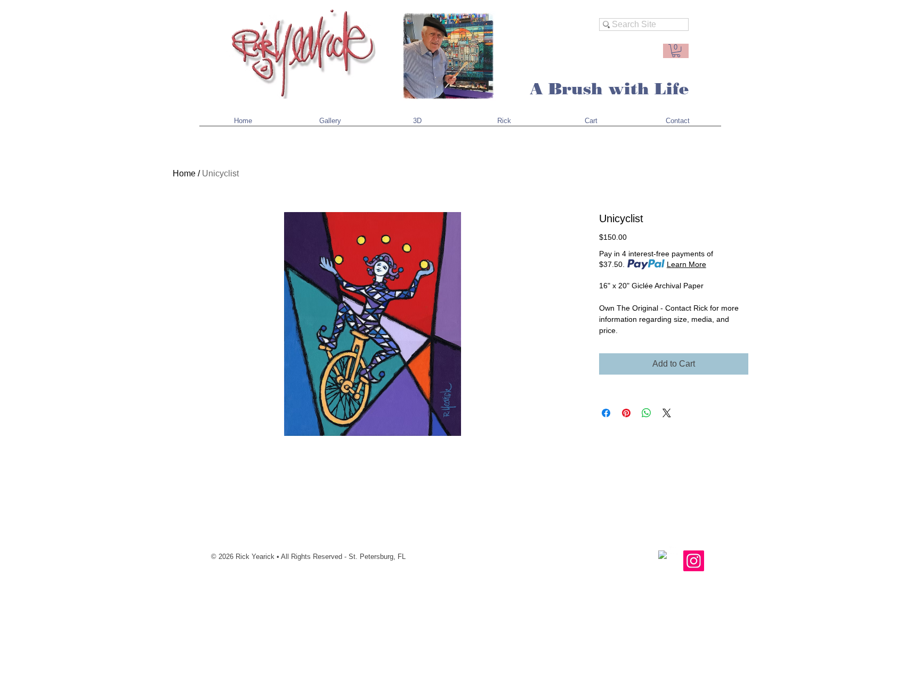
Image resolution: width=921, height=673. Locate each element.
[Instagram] (693, 560)
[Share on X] (666, 413)
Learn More (686, 264)
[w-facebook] (662, 554)
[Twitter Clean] (673, 551)
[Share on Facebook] (606, 413)
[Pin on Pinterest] (626, 413)
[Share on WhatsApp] (646, 413)
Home (184, 173)
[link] (676, 50)
